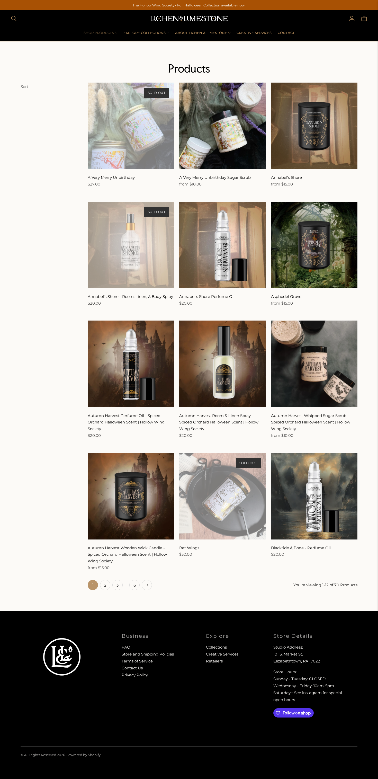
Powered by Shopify (84, 755)
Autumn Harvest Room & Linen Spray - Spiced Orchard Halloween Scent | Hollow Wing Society (218, 422)
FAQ (126, 647)
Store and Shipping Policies (148, 654)
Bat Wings (189, 547)
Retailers (214, 661)
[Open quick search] (13, 18)
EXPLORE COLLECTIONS (144, 33)
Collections (216, 647)
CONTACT (286, 33)
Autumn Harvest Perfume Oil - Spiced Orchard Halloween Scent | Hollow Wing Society (126, 422)
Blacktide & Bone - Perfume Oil (301, 547)
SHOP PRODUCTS (99, 33)
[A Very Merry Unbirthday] (131, 126)
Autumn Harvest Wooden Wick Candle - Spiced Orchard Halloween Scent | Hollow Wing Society (127, 554)
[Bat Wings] (222, 496)
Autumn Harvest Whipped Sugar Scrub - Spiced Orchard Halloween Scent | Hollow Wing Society (310, 422)
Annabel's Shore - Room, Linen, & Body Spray (130, 296)
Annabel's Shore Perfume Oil (207, 296)
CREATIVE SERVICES (254, 33)
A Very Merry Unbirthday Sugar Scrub (215, 177)
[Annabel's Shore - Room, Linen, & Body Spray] (131, 245)
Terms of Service (137, 661)
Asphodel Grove (286, 296)
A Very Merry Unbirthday (111, 177)
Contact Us (132, 668)
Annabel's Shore (286, 177)
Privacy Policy (135, 674)
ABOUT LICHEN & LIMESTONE (201, 33)
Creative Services (222, 654)
